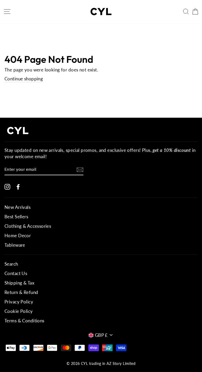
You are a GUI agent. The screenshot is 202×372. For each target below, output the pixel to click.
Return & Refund (21, 292)
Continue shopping (23, 78)
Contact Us (15, 273)
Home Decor (17, 235)
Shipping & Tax (19, 283)
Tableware (14, 245)
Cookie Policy (18, 311)
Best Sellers (16, 216)
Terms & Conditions (24, 320)
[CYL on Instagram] (7, 186)
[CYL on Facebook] (18, 186)
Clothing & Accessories (27, 226)
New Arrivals (17, 207)
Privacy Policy (18, 301)
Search (11, 264)
